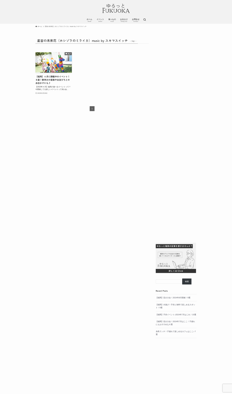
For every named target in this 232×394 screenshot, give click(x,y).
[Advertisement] (176, 137)
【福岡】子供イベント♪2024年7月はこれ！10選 (176, 315)
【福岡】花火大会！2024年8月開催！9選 (173, 298)
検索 (187, 281)
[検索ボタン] (145, 20)
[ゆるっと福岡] (116, 8)
